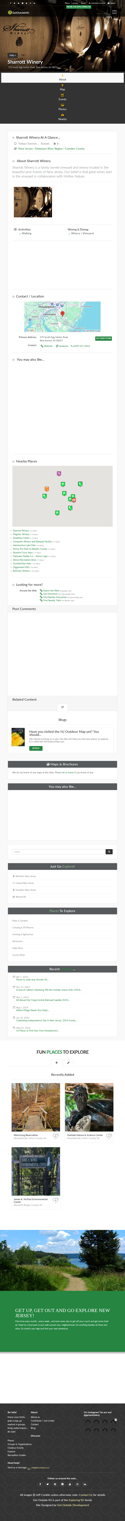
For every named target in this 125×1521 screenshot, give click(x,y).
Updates (67, 969)
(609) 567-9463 (81, 346)
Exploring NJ (76, 1500)
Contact (112, 3)
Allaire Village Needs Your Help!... (33, 1010)
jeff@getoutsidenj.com (40, 1468)
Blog (33, 1428)
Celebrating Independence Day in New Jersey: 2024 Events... (46, 1020)
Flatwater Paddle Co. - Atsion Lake (34, 556)
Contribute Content (97, 3)
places (54, 1052)
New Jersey (25, 148)
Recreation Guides (17, 1455)
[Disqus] (62, 652)
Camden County (75, 148)
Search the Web (57, 591)
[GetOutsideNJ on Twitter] (14, 3)
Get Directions (59, 594)
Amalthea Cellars (25, 538)
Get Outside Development (73, 1505)
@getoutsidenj (92, 1415)
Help (12, 55)
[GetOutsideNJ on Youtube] (26, 3)
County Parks (18, 955)
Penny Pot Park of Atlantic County (34, 549)
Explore (68, 866)
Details (35, 748)
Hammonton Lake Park (28, 545)
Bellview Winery (26, 571)
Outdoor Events (16, 1448)
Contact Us (85, 1495)
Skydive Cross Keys (27, 553)
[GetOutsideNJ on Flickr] (22, 3)
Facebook (63, 346)
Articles (75, 3)
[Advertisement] (62, 264)
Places (54, 911)
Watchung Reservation (26, 1135)
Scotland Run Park (26, 563)
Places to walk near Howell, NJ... (32, 980)
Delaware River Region (49, 148)
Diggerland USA (25, 567)
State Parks (17, 948)
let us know (68, 772)
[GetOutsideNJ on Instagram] (30, 3)
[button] (73, 500)
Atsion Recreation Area (28, 560)
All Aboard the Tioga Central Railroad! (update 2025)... (43, 1000)
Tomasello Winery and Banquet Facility (36, 542)
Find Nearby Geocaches (63, 597)
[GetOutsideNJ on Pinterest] (18, 3)
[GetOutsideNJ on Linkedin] (34, 3)
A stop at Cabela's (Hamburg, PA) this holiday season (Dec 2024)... (49, 990)
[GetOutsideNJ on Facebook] (10, 3)
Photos (67, 3)
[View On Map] (62, 317)
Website (47, 346)
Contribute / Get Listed (42, 1421)
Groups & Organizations (20, 1444)
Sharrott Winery (25, 531)
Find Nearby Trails (58, 600)
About (83, 3)
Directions (103, 338)
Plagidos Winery (25, 534)
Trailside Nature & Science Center (85, 1135)
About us (35, 1417)
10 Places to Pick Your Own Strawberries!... (37, 1031)
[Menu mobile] (114, 11)
